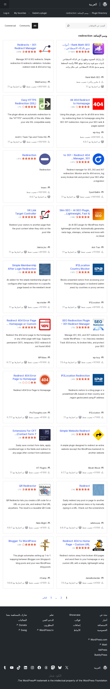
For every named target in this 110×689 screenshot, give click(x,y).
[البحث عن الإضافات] (68, 26)
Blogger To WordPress (22, 540)
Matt (103, 644)
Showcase (74, 614)
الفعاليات (22, 620)
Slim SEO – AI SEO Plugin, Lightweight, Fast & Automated (75, 212)
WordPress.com (97, 639)
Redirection (29, 155)
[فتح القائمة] (4, 4)
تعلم (52, 614)
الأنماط (77, 630)
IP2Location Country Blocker (80, 267)
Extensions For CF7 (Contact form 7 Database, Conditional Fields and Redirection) (22, 432)
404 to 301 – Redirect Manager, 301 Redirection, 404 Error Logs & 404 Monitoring (76, 157)
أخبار (105, 620)
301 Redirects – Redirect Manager (25, 46)
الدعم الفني (48, 620)
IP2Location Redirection (75, 375)
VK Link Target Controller (25, 212)
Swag (22, 630)
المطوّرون (49, 625)
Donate (21, 625)
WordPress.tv (45, 630)
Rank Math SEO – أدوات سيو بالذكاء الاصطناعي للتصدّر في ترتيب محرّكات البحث (76, 46)
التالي (44, 597)
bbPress (102, 649)
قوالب (77, 620)
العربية (97, 667)
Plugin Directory (99, 13)
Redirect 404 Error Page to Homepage (24, 377)
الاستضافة (102, 625)
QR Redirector (27, 485)
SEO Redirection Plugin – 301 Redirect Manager (75, 322)
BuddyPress (100, 654)
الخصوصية (102, 630)
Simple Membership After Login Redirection (22, 267)
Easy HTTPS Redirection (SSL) (25, 101)
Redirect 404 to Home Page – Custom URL (76, 542)
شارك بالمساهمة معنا (16, 614)
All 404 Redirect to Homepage (80, 101)
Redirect (84, 485)
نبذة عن (103, 614)
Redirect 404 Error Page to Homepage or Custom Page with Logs (21, 322)
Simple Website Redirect (75, 430)
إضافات (76, 625)
